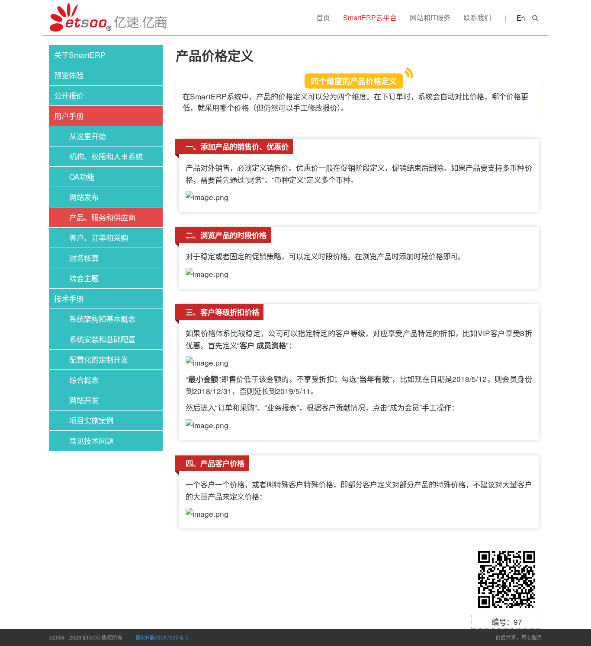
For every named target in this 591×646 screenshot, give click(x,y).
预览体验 (69, 75)
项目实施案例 (91, 420)
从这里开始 (87, 135)
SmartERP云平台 (370, 17)
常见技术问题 (91, 440)
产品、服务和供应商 (102, 217)
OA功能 (81, 176)
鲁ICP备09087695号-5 (162, 637)
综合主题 (84, 278)
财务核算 (84, 257)
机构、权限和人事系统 (106, 156)
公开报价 (69, 95)
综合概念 (84, 379)
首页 (323, 17)
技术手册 (69, 298)
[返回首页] (108, 17)
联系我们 (477, 17)
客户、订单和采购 (98, 237)
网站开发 (84, 400)
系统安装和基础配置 (102, 339)
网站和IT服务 (430, 17)
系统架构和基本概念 (102, 318)
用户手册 (69, 115)
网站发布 (84, 196)
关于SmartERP (80, 54)
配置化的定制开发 (98, 359)
